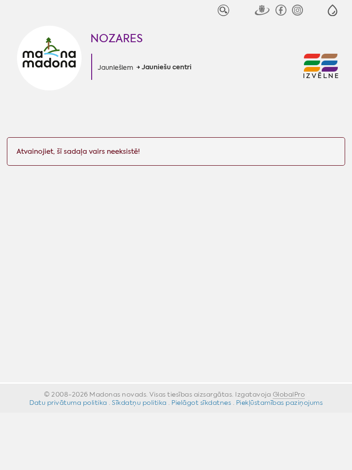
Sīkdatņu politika (139, 402)
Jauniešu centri (167, 67)
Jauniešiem (115, 67)
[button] (332, 10)
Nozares (116, 38)
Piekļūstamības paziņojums (279, 402)
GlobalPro (289, 394)
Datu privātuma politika (68, 402)
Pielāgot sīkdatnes (201, 402)
